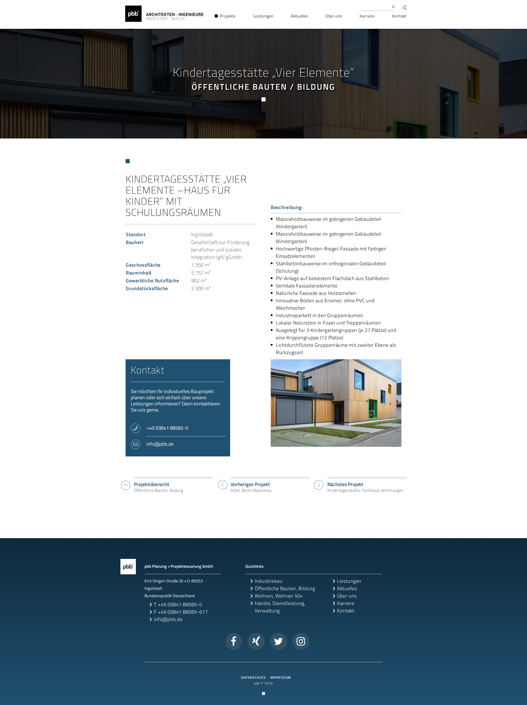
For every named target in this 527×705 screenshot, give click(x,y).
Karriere (345, 603)
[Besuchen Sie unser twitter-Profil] (278, 641)
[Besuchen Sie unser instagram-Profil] (301, 641)
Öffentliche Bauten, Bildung (285, 588)
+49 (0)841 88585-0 (167, 428)
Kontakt (345, 610)
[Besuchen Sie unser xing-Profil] (256, 641)
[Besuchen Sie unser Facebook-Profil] (234, 641)
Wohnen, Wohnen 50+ (279, 595)
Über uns (347, 595)
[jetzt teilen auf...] (404, 7)
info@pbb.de (160, 444)
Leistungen (349, 581)
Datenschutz (253, 677)
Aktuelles (347, 588)
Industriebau (269, 581)
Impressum (280, 677)
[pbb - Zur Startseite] (128, 566)
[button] (162, 17)
